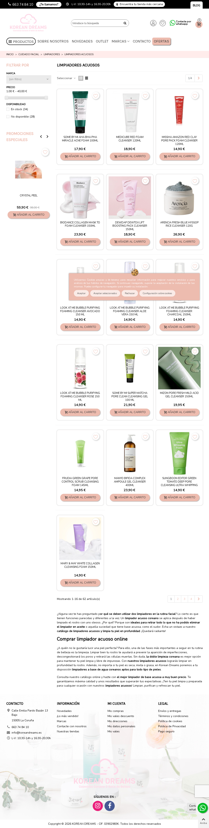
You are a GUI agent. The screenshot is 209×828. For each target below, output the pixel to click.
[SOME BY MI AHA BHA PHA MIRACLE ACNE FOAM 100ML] (80, 112)
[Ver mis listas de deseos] (162, 23)
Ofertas (161, 41)
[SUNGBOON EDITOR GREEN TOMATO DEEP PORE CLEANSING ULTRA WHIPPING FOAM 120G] (179, 453)
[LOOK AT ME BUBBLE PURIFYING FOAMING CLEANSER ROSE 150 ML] (80, 368)
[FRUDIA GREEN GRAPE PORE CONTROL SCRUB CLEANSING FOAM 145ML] (80, 453)
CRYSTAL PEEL (29, 195)
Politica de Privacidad (172, 726)
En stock (19, 109)
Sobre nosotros (53, 41)
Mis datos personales (121, 726)
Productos (23, 41)
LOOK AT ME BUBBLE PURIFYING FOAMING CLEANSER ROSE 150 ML (80, 396)
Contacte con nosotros (72, 726)
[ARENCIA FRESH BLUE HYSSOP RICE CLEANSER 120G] (179, 197)
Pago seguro (166, 731)
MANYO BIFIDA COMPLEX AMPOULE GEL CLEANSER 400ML (130, 482)
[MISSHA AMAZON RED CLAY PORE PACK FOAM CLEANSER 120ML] (179, 112)
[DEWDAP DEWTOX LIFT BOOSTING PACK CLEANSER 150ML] (130, 197)
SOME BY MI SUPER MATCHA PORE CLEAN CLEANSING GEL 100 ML (129, 396)
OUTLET (102, 41)
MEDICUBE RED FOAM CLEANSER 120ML (129, 139)
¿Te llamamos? (48, 4)
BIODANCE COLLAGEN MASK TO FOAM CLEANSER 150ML (80, 224)
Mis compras (116, 711)
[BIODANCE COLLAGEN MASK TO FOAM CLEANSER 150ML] (80, 197)
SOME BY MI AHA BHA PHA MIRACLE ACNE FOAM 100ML (80, 139)
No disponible (23, 117)
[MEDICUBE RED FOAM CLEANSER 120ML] (130, 112)
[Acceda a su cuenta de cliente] (153, 23)
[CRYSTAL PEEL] (28, 169)
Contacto (142, 41)
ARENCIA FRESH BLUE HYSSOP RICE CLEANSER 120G (179, 224)
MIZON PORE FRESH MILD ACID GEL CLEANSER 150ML (179, 394)
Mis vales (114, 731)
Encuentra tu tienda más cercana (141, 4)
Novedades (82, 41)
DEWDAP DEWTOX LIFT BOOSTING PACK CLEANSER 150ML (129, 226)
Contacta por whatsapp (183, 22)
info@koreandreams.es (27, 733)
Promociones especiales (19, 136)
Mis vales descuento (121, 716)
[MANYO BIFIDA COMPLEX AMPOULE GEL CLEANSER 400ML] (130, 453)
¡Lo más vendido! (67, 716)
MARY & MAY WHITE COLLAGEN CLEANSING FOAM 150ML (80, 565)
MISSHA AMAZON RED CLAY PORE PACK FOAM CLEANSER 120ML (179, 141)
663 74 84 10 (22, 4)
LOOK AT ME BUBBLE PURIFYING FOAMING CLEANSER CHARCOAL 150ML (179, 311)
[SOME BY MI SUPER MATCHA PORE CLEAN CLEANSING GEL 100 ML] (130, 368)
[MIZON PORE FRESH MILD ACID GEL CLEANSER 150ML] (179, 368)
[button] (41, 137)
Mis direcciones (117, 721)
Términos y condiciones (173, 716)
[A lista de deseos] (45, 152)
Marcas (119, 41)
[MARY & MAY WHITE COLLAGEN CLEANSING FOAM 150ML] (80, 538)
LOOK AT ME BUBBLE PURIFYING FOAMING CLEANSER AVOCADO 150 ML (80, 311)
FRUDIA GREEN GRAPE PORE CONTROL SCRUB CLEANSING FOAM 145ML (80, 482)
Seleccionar (65, 78)
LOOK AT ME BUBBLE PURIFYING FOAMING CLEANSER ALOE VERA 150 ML (130, 311)
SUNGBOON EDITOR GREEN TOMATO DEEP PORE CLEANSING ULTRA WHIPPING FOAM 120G (179, 484)
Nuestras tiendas (68, 731)
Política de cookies (170, 721)
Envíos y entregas (169, 711)
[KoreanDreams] (28, 23)
